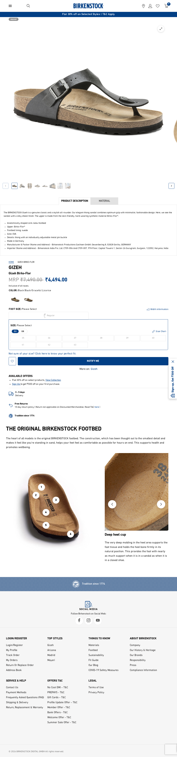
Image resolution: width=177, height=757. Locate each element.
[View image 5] (45, 186)
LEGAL (92, 680)
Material (104, 201)
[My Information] (149, 6)
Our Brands (136, 655)
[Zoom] (161, 29)
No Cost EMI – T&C (57, 687)
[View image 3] (30, 186)
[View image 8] (68, 186)
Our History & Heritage (143, 650)
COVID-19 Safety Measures (103, 670)
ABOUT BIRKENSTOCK (143, 638)
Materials (93, 645)
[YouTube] (98, 621)
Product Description (74, 201)
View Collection (53, 380)
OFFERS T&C (55, 680)
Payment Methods (16, 692)
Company (135, 645)
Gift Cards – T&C (56, 697)
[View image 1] (14, 186)
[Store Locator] (143, 6)
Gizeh (94, 369)
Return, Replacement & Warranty (24, 707)
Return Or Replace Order (20, 665)
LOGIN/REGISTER (16, 638)
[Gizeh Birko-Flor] (15, 299)
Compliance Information (143, 670)
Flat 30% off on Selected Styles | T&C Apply (88, 14)
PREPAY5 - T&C (55, 692)
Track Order (13, 655)
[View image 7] (60, 186)
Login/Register (14, 645)
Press (133, 665)
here (97, 407)
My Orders (11, 660)
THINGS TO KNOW (99, 638)
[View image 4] (37, 186)
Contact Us (12, 687)
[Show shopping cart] (165, 6)
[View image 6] (52, 186)
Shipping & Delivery (17, 702)
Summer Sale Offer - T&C (61, 722)
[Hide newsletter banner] (173, 361)
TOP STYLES (54, 638)
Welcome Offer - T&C (59, 717)
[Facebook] (79, 621)
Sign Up (16, 384)
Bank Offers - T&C (57, 712)
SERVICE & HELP (16, 680)
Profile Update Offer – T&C (62, 702)
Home (11, 262)
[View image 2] (22, 186)
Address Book (14, 670)
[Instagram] (88, 621)
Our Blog (93, 665)
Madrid (51, 655)
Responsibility (138, 660)
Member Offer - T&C (58, 707)
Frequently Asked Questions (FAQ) (25, 697)
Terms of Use (96, 687)
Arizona (51, 650)
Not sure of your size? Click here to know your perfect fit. (42, 354)
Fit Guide (93, 660)
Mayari (51, 660)
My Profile (11, 650)
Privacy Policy (96, 692)
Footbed (93, 650)
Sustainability (96, 655)
